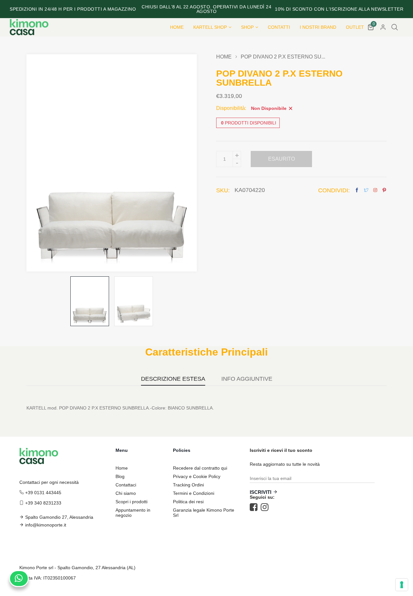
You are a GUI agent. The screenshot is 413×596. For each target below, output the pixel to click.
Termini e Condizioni (193, 493)
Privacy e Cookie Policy (196, 476)
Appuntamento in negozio (133, 512)
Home (224, 56)
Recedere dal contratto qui (200, 468)
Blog (120, 476)
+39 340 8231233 (43, 503)
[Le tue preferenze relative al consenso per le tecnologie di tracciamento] (402, 585)
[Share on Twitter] (366, 190)
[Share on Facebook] (357, 190)
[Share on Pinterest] (384, 190)
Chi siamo (126, 493)
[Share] (375, 190)
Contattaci (126, 484)
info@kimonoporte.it (45, 524)
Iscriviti (260, 492)
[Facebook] (255, 507)
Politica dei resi (188, 501)
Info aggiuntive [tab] (246, 379)
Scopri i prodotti (131, 501)
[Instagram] (266, 507)
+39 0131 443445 (43, 492)
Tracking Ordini (188, 484)
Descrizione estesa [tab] (173, 379)
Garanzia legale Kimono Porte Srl (203, 512)
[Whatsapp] (19, 578)
